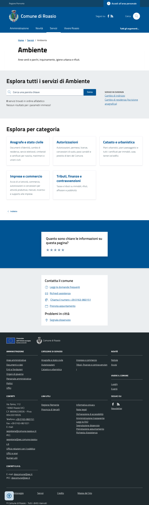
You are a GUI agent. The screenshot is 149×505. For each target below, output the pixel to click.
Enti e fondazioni (14, 369)
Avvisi (114, 364)
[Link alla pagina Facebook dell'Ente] (113, 404)
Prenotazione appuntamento (90, 429)
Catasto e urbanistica (51, 369)
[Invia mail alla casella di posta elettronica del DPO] (23, 474)
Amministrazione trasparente (90, 418)
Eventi (114, 389)
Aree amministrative (16, 360)
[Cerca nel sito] (135, 16)
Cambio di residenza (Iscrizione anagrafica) (121, 102)
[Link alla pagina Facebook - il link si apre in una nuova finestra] (108, 16)
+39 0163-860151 (25, 419)
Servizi (53, 28)
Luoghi (114, 384)
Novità (39, 28)
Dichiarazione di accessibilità (89, 414)
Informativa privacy (85, 405)
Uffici (8, 388)
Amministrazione (19, 28)
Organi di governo (14, 374)
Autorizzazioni (48, 364)
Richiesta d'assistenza (86, 432)
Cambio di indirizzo (115, 96)
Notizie (114, 360)
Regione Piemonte (16, 3)
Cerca (90, 92)
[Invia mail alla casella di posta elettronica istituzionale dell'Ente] (21, 431)
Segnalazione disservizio (88, 425)
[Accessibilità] (9, 496)
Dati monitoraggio (15, 493)
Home (21, 40)
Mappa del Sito (85, 493)
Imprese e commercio (86, 360)
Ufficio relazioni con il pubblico (20, 448)
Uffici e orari (12, 453)
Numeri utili (11, 458)
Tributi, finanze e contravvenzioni (91, 367)
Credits (60, 493)
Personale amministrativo (18, 378)
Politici (9, 383)
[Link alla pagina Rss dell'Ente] (118, 404)
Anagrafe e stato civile (52, 360)
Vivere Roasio (71, 28)
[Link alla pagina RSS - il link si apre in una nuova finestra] (112, 16)
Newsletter (116, 408)
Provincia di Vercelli (50, 409)
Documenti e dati (14, 364)
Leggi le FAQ (82, 422)
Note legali (81, 409)
